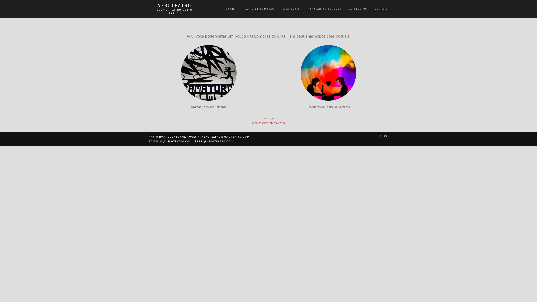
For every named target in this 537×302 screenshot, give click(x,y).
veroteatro (175, 5)
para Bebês (291, 9)
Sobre (230, 9)
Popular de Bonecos (324, 9)
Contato (381, 9)
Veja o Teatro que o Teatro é (175, 11)
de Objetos (358, 9)
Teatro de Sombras (258, 9)
